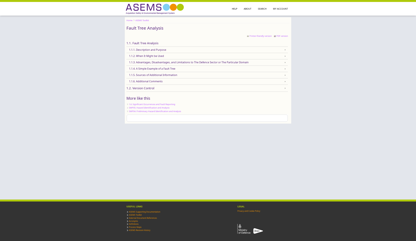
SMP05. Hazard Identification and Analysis (149, 107)
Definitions (134, 224)
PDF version (282, 35)
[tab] (207, 43)
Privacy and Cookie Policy (248, 211)
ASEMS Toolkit (142, 20)
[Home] (155, 9)
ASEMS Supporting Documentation (144, 211)
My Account (280, 8)
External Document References (143, 218)
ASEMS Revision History (139, 230)
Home (129, 20)
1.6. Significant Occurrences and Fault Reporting (152, 104)
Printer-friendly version (260, 35)
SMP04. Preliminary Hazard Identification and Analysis (155, 111)
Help (234, 8)
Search (262, 8)
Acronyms (133, 221)
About (247, 8)
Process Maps (135, 227)
